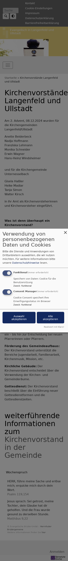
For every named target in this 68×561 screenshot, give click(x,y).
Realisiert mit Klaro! (54, 327)
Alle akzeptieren (50, 318)
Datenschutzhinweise (25, 262)
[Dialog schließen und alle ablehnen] (65, 231)
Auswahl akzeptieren (19, 318)
